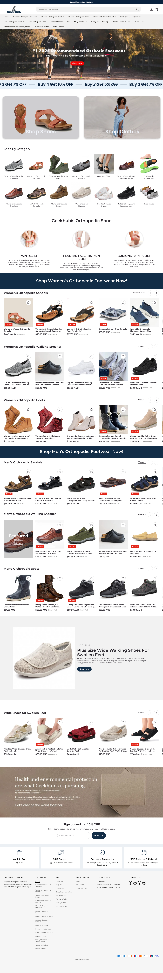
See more (18, 543)
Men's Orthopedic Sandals (14, 22)
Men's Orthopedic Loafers (60, 22)
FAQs (78, 881)
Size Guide (80, 885)
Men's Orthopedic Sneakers (130, 17)
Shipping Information (64, 892)
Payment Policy (61, 899)
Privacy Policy (61, 903)
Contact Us (60, 888)
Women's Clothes (42, 27)
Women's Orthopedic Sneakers (25, 17)
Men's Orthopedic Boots (37, 22)
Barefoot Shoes (140, 22)
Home (6, 17)
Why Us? (59, 885)
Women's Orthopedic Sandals (52, 17)
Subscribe (98, 835)
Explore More (139, 293)
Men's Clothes (58, 27)
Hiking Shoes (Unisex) (99, 22)
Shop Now (84, 669)
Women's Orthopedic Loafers (104, 17)
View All (142, 514)
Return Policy (60, 895)
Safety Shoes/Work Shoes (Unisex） (17, 27)
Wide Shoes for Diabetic (121, 22)
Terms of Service (61, 906)
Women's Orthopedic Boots (78, 17)
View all (142, 346)
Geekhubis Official (84, 959)
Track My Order (81, 888)
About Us (59, 881)
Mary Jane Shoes (80, 22)
